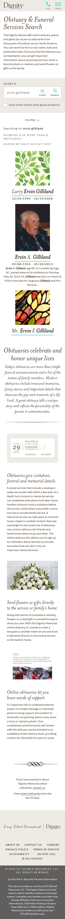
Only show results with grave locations (34, 104)
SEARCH (9, 83)
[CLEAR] (42, 91)
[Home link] (13, 5)
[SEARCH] (55, 91)
